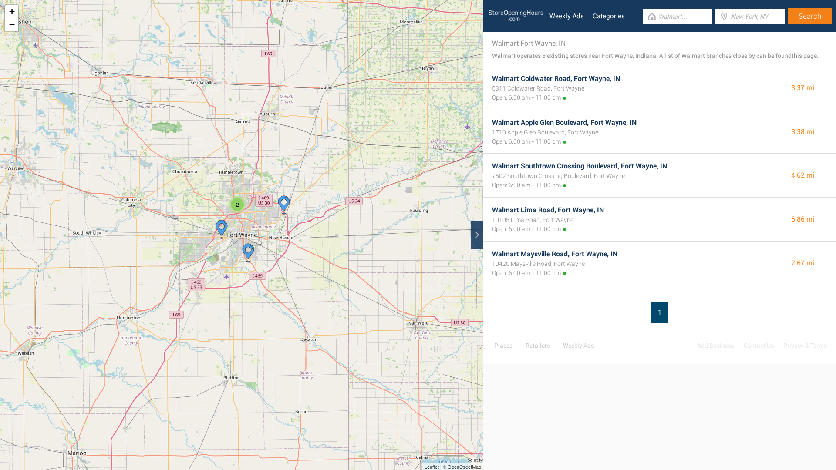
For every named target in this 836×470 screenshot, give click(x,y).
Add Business (715, 345)
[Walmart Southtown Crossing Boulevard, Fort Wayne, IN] (248, 253)
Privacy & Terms (805, 345)
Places (503, 345)
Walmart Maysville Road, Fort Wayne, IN (554, 254)
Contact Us (759, 345)
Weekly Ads (566, 16)
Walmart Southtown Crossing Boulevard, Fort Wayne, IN (579, 166)
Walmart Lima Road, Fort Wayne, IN (548, 210)
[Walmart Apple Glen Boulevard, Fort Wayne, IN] (222, 229)
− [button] (12, 24)
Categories (609, 16)
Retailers (538, 345)
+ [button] (12, 11)
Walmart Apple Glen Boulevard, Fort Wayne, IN (564, 122)
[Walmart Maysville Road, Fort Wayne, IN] (284, 205)
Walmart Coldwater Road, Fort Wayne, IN (556, 78)
